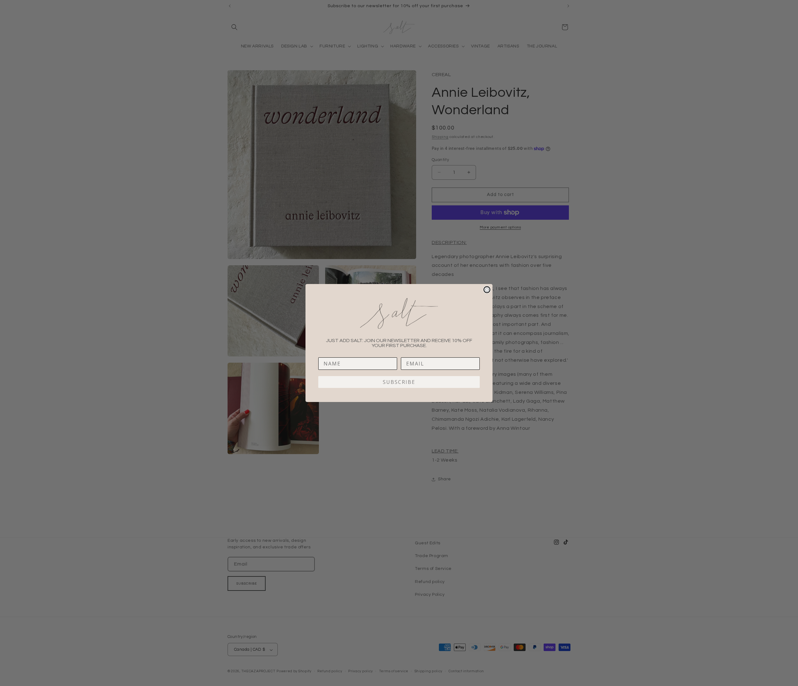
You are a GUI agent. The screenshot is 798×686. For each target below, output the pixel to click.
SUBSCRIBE (399, 382)
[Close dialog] (487, 290)
